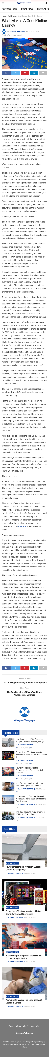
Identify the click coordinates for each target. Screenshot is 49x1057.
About (11, 1026)
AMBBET (22, 526)
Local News (27, 9)
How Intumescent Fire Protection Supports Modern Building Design (30, 740)
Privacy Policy (34, 1026)
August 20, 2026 (22, 763)
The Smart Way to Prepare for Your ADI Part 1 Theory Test (30, 813)
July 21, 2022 (34, 31)
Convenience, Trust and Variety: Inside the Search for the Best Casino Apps (31, 754)
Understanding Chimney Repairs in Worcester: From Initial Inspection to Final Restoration (31, 799)
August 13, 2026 (22, 779)
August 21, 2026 (22, 748)
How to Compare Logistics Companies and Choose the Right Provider (30, 770)
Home (4, 16)
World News (12, 16)
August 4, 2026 (40, 804)
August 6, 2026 (40, 789)
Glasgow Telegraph (17, 31)
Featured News (9, 9)
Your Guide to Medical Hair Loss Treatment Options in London (29, 784)
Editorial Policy (21, 1026)
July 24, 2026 (39, 817)
